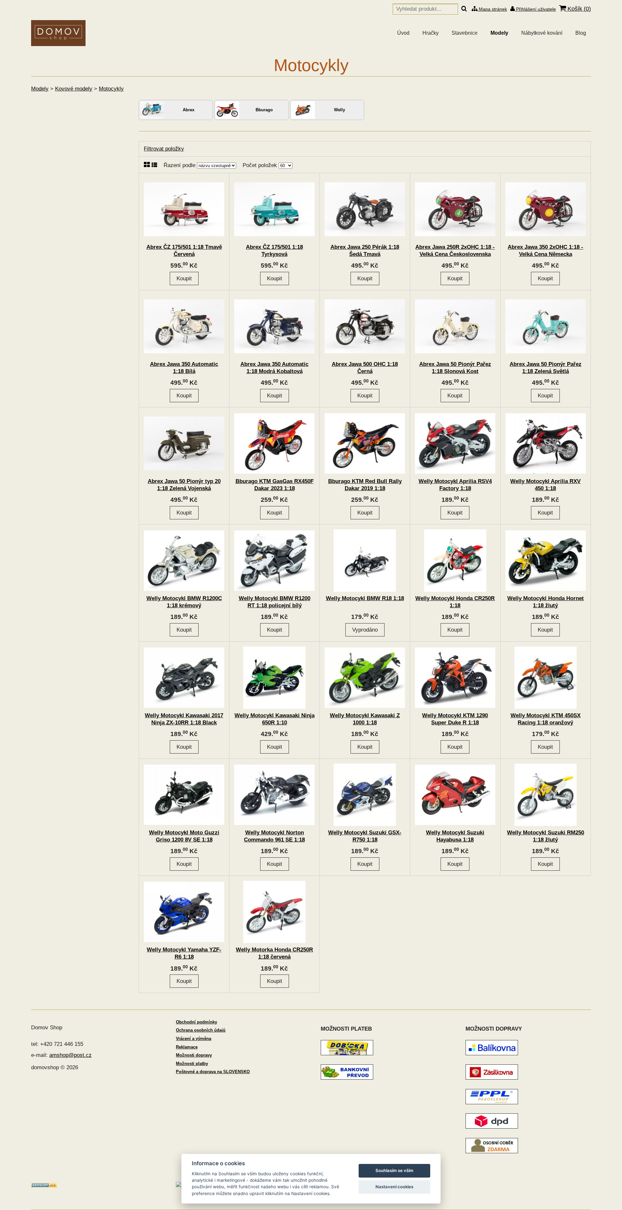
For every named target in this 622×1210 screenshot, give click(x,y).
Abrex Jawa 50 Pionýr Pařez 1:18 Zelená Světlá (546, 367)
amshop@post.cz (70, 1055)
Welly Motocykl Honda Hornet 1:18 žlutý (545, 602)
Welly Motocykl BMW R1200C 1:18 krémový (184, 602)
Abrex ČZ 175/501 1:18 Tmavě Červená (184, 250)
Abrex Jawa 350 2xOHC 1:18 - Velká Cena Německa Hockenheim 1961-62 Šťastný (545, 254)
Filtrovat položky (164, 149)
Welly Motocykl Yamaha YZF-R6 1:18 (184, 953)
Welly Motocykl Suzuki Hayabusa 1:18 (455, 836)
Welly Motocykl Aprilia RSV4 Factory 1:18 (455, 484)
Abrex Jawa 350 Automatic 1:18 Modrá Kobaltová (274, 367)
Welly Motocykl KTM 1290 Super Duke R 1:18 (455, 719)
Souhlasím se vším (394, 1170)
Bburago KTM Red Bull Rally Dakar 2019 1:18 (365, 484)
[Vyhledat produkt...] (464, 9)
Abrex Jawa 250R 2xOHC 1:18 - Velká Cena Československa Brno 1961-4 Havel (455, 254)
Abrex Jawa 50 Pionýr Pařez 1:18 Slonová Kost (455, 367)
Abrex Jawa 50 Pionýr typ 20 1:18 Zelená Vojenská (184, 484)
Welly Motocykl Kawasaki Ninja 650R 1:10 (275, 719)
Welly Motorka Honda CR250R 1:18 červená (274, 953)
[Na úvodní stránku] (58, 33)
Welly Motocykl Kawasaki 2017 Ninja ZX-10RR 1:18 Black (184, 719)
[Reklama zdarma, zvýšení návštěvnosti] (44, 1186)
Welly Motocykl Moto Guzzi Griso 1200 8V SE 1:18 (184, 836)
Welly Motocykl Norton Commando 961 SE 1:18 (274, 836)
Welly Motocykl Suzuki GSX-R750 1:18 (364, 836)
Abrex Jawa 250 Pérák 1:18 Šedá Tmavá (364, 250)
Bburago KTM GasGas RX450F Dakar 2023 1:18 (275, 484)
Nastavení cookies (394, 1186)
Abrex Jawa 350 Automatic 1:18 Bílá (184, 367)
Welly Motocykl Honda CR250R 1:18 (455, 602)
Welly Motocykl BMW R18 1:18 (365, 598)
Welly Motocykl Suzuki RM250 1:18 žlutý (545, 836)
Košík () (578, 9)
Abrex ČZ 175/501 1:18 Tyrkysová (274, 250)
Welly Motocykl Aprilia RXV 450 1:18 (545, 484)
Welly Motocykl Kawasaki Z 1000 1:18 (365, 719)
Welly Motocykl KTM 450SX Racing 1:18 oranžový (546, 719)
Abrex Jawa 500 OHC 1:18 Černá (365, 367)
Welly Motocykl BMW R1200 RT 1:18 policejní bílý (274, 602)
